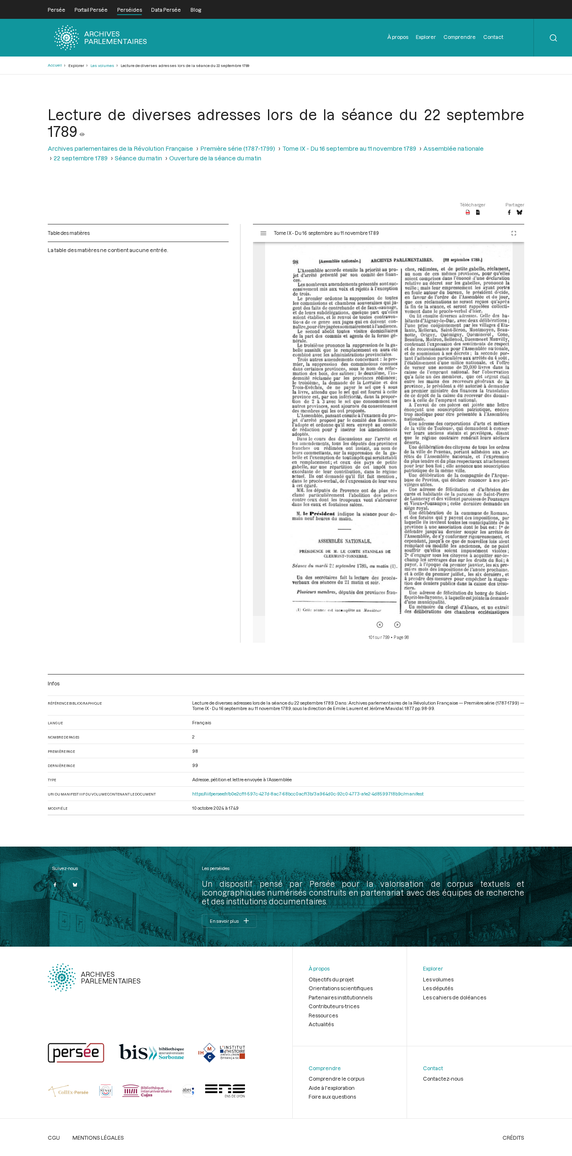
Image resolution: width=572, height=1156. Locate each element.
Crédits (513, 1138)
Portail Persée (91, 10)
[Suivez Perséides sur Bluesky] (74, 884)
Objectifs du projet (331, 979)
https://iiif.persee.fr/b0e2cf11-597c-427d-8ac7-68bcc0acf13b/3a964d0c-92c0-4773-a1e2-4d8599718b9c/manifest (308, 793)
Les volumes (102, 65)
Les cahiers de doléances (454, 997)
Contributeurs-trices (334, 1006)
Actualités (321, 1024)
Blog (196, 10)
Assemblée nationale (453, 148)
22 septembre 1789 (81, 158)
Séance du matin (138, 158)
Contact (493, 37)
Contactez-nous (443, 1078)
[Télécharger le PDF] (468, 213)
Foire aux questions (332, 1096)
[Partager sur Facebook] (509, 213)
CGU (54, 1138)
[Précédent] (380, 624)
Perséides (129, 10)
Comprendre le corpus (336, 1078)
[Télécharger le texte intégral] (478, 213)
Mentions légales (98, 1138)
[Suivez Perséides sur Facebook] (55, 884)
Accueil (55, 65)
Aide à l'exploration (332, 1088)
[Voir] (82, 131)
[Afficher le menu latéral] (263, 233)
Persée (56, 10)
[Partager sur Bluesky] (519, 213)
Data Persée (166, 10)
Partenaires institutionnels (340, 997)
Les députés (438, 988)
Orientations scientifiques (341, 988)
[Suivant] (397, 624)
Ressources (323, 1015)
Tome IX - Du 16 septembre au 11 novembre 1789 (349, 148)
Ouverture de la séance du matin (215, 158)
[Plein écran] (514, 233)
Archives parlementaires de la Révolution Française (120, 148)
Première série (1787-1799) (237, 148)
